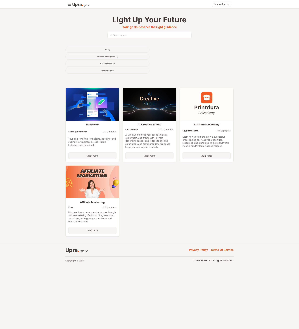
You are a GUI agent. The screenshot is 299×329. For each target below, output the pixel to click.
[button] (69, 4)
